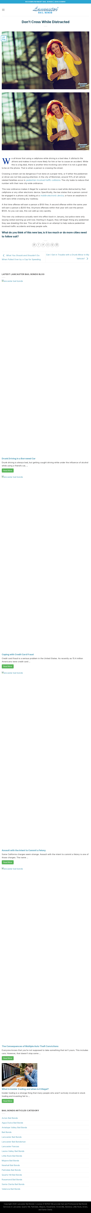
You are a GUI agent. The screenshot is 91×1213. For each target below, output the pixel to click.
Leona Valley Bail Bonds (13, 1151)
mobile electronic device (52, 195)
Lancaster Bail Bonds (12, 1137)
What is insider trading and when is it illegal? (25, 1089)
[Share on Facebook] (39, 245)
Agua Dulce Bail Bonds (12, 1123)
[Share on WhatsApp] (34, 245)
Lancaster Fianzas (10, 1146)
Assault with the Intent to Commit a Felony (24, 850)
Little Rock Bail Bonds (12, 1156)
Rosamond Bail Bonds (12, 1179)
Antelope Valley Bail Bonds (14, 1127)
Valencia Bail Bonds (11, 1189)
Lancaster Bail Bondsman (14, 1142)
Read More (7, 470)
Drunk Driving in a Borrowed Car (19, 458)
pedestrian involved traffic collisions (43, 180)
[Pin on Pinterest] (52, 245)
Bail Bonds (6, 1132)
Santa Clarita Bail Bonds (13, 1184)
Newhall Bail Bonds (11, 1165)
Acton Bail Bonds (10, 1118)
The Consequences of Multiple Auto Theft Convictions (30, 1046)
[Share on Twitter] (43, 245)
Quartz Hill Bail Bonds (12, 1175)
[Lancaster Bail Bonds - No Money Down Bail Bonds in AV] (45, 9)
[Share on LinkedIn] (57, 245)
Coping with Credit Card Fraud (18, 654)
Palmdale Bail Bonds (11, 1170)
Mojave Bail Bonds (10, 1160)
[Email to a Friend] (48, 245)
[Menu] (3, 10)
